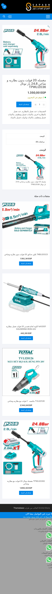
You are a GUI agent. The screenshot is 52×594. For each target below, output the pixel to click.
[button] (48, 26)
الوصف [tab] (42, 136)
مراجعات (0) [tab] (40, 142)
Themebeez (19, 508)
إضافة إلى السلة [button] (26, 263)
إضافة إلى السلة (24, 104)
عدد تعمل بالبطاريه (29, 111)
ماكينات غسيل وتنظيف (24, 114)
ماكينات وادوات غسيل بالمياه (22, 117)
